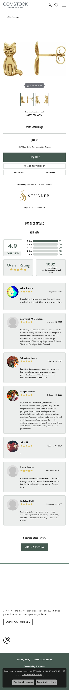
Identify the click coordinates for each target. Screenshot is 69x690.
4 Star (29, 244)
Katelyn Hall (27, 501)
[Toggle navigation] (63, 5)
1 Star (29, 254)
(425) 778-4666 (34, 115)
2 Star (29, 251)
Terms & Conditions (42, 659)
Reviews (34, 232)
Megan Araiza (27, 392)
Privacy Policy (23, 659)
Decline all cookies (23, 682)
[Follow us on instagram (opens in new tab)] (6, 640)
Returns (50, 172)
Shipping (19, 172)
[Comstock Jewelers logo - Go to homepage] (15, 5)
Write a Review (34, 547)
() (60, 241)
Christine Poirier (29, 358)
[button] (50, 5)
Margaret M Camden (31, 319)
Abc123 (24, 442)
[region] (34, 58)
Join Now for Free (18, 621)
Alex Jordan (26, 288)
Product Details (34, 223)
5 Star (29, 241)
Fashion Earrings (12, 16)
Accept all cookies (46, 682)
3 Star (29, 247)
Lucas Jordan (27, 467)
